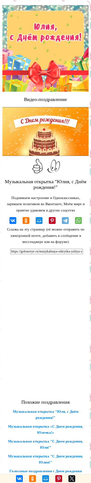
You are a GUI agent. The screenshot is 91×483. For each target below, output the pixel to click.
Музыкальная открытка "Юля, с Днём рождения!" (45, 415)
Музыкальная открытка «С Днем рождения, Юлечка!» (45, 429)
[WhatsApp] (78, 220)
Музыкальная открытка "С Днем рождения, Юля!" (45, 444)
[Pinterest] (52, 220)
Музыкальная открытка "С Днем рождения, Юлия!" (45, 459)
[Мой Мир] (39, 220)
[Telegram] (65, 220)
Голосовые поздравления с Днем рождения (45, 471)
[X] (72, 478)
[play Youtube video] (45, 131)
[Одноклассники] (26, 220)
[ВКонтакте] (13, 220)
